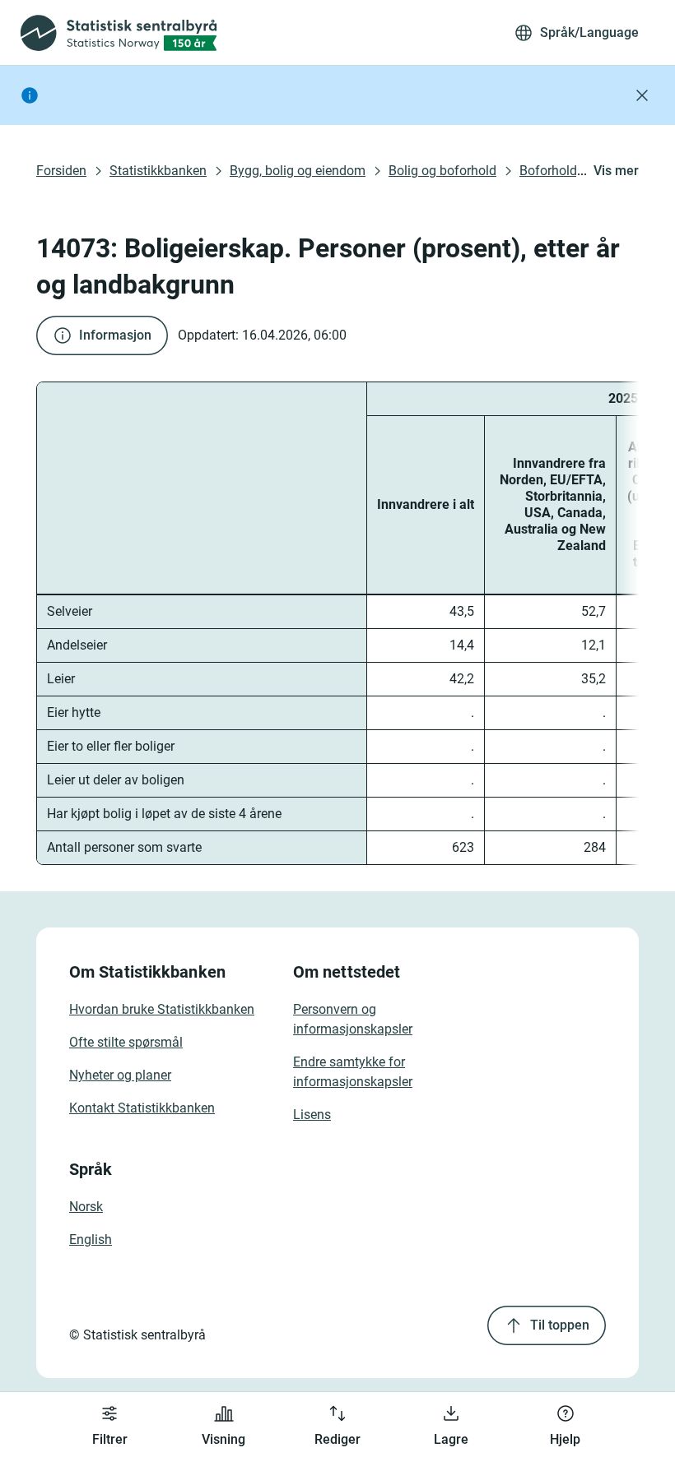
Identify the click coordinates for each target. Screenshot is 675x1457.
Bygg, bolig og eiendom (297, 170)
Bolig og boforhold (442, 170)
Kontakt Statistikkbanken (142, 1108)
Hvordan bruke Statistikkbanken (161, 1009)
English (90, 1239)
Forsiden (61, 170)
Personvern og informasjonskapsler (352, 1019)
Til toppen (559, 1325)
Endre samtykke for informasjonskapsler (352, 1071)
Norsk (86, 1206)
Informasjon (115, 335)
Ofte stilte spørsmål (126, 1042)
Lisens (312, 1114)
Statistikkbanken (158, 170)
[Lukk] (642, 95)
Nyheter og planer (120, 1075)
